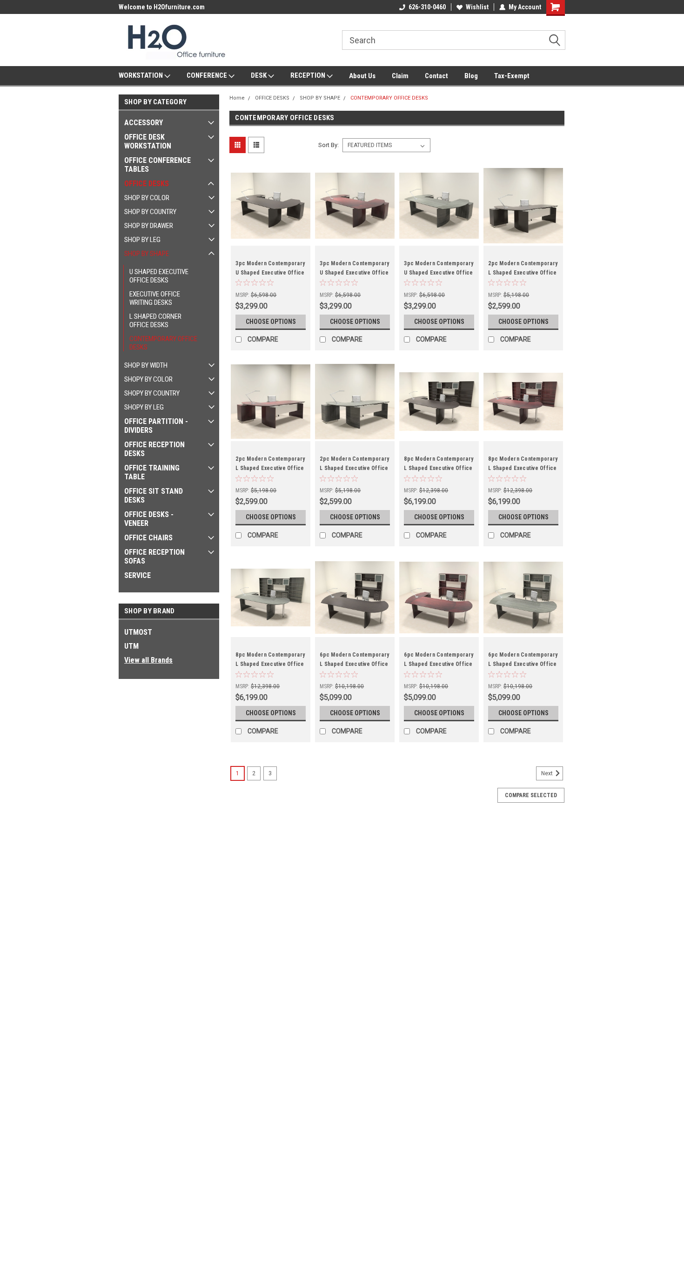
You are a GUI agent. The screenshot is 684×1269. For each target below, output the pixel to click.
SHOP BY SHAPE (146, 253)
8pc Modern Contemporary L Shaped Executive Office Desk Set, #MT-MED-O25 (270, 664)
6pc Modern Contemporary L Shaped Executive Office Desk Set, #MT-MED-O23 (438, 664)
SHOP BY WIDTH (146, 365)
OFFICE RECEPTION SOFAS (154, 556)
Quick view (270, 238)
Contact (436, 76)
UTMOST (138, 632)
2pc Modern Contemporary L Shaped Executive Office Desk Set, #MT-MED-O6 (522, 272)
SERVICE (137, 575)
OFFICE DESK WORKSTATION (147, 141)
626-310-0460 (427, 7)
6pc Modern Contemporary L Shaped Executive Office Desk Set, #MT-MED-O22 (522, 664)
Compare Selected (531, 795)
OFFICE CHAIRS (148, 537)
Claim (400, 76)
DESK (259, 75)
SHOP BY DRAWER (148, 226)
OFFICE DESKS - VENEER (149, 519)
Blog (471, 76)
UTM (131, 646)
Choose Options (271, 321)
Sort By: (328, 144)
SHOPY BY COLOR (148, 379)
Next (547, 774)
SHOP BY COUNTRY (150, 212)
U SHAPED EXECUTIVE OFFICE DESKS (158, 276)
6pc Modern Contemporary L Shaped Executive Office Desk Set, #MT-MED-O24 (354, 664)
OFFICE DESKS (146, 183)
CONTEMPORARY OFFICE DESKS (163, 343)
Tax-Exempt (512, 76)
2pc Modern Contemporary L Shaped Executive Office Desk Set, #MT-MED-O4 (354, 468)
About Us (362, 76)
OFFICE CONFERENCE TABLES (157, 165)
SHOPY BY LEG (144, 407)
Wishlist (477, 7)
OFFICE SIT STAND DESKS (153, 495)
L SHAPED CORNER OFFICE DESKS (155, 320)
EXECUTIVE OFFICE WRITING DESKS (154, 298)
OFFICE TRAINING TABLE (152, 472)
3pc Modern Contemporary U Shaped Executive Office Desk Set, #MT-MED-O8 (354, 272)
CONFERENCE (207, 75)
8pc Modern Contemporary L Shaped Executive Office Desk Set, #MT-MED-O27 (438, 468)
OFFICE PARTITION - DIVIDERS (156, 426)
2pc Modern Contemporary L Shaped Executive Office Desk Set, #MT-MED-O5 (270, 468)
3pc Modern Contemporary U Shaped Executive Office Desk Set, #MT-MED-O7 (438, 272)
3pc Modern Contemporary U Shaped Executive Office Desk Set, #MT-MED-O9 (270, 272)
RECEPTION (308, 75)
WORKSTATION (141, 75)
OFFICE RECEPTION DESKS (154, 449)
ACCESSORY (143, 122)
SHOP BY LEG (142, 239)
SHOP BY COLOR (146, 198)
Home (237, 98)
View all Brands (148, 660)
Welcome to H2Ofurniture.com (162, 7)
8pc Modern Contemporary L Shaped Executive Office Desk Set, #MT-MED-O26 (522, 468)
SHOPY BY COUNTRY (152, 393)
